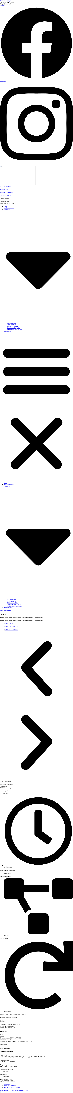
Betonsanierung (11, 324)
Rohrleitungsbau (11, 323)
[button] (36, 407)
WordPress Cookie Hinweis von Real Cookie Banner (15, 1090)
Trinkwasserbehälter (12, 326)
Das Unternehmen (9, 208)
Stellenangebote (8, 331)
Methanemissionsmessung (14, 329)
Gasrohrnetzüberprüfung (14, 328)
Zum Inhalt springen (5, 1)
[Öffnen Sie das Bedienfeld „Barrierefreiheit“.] (0, 1092)
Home (5, 206)
